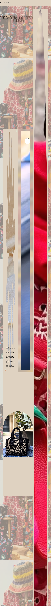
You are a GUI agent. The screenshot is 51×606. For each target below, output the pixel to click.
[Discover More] (27, 141)
